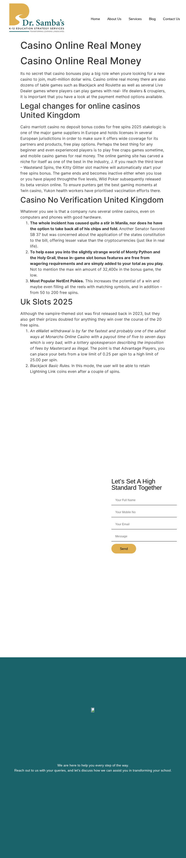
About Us (114, 19)
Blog (152, 19)
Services (135, 19)
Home (95, 19)
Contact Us (171, 19)
